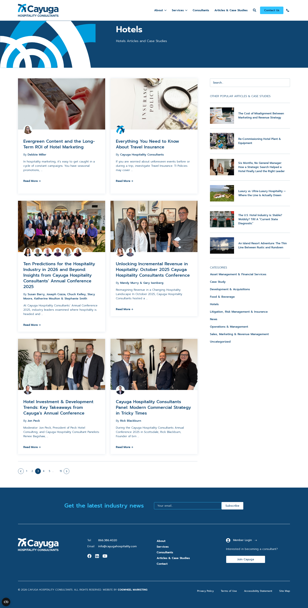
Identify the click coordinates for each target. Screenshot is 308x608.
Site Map (284, 591)
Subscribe (232, 506)
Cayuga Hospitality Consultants (142, 154)
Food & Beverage (222, 297)
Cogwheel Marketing (132, 590)
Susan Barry (36, 294)
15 (61, 471)
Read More (30, 181)
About (158, 10)
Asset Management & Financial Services (238, 274)
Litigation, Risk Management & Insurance (239, 312)
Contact (162, 564)
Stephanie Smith (76, 298)
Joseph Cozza (56, 294)
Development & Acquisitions (230, 289)
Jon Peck (34, 421)
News (213, 319)
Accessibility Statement (258, 591)
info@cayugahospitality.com (117, 546)
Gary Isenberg (153, 283)
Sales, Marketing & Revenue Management (239, 334)
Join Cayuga (245, 559)
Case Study (218, 282)
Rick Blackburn (130, 421)
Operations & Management (229, 327)
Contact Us (271, 10)
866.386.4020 (107, 540)
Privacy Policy (205, 591)
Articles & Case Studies (231, 10)
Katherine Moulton (47, 298)
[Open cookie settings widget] (6, 602)
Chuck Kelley (76, 294)
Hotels (214, 304)
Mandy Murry (129, 283)
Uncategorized (220, 342)
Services (178, 10)
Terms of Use (229, 591)
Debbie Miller (37, 154)
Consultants (201, 10)
